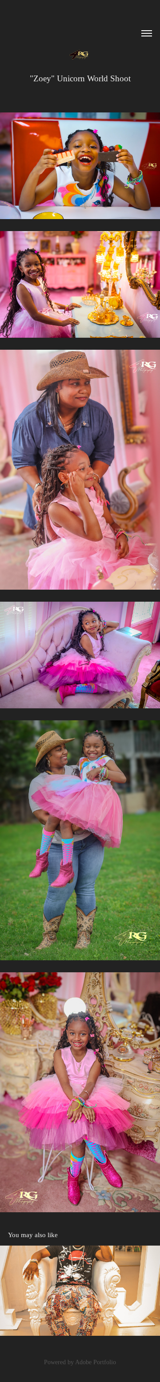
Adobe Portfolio (95, 1362)
